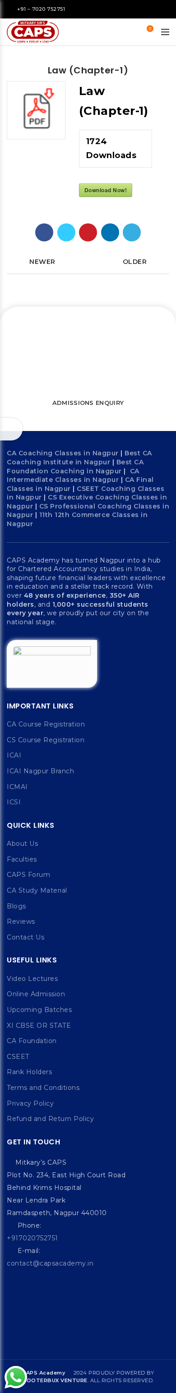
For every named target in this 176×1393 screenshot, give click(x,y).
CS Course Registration (45, 740)
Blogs (16, 906)
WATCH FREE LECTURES (85, 379)
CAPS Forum (28, 875)
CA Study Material (37, 890)
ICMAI (17, 787)
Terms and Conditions (43, 1088)
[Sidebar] (11, 429)
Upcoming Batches (39, 1010)
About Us (22, 843)
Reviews (21, 921)
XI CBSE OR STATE (39, 1025)
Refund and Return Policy (50, 1119)
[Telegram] (132, 232)
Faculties (22, 859)
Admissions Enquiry (88, 402)
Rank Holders (29, 1072)
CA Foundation (32, 1041)
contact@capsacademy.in (50, 1263)
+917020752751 (32, 1238)
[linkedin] (110, 232)
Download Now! (105, 190)
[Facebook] (44, 232)
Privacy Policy (30, 1103)
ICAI (14, 755)
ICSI (14, 802)
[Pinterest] (88, 232)
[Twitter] (66, 232)
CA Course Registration (46, 724)
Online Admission (36, 994)
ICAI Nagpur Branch (40, 771)
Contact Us (25, 937)
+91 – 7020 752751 (41, 9)
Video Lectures (32, 979)
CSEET (18, 1057)
